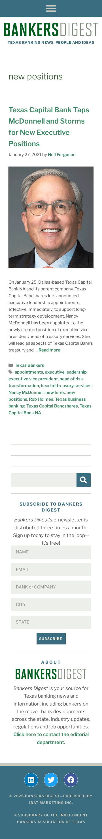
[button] (51, 8)
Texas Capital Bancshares (52, 406)
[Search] (83, 480)
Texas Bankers (29, 365)
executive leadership (66, 372)
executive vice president (33, 378)
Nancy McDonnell (26, 392)
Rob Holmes (41, 399)
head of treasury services (66, 385)
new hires (55, 392)
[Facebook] (71, 780)
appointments (29, 372)
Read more (49, 350)
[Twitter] (51, 780)
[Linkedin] (31, 780)
